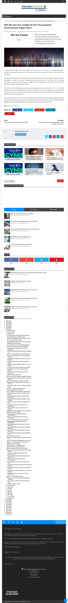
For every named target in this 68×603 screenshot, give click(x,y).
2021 (7, 324)
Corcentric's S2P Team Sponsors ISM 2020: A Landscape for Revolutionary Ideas (34, 172)
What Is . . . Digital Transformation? (16, 388)
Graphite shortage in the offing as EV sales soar (24, 298)
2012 (7, 507)
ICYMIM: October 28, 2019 (12, 159)
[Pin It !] (10, 113)
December (10, 330)
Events (10, 21)
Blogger (60, 181)
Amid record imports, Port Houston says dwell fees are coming (28, 272)
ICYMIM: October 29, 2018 (14, 343)
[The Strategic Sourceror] (34, 8)
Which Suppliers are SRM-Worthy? (16, 445)
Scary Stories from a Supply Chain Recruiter (18, 335)
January (9, 498)
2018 (7, 329)
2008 (7, 514)
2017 (7, 499)
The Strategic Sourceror (9, 601)
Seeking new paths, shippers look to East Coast (24, 289)
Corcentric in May (55, 88)
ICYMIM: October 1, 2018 (13, 483)
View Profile (21, 134)
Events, (37, 31)
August (9, 487)
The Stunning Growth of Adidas (15, 390)
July (8, 488)
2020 (7, 325)
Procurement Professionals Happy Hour (40, 70)
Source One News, (43, 31)
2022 (7, 322)
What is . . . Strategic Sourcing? (15, 476)
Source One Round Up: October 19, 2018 (17, 380)
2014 (7, 504)
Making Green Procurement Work (16, 446)
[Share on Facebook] (17, 110)
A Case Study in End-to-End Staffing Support (18, 345)
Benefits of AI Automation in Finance (21, 281)
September (10, 485)
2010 (7, 511)
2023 (7, 321)
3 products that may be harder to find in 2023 (47, 36)
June (8, 490)
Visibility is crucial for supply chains (44, 41)
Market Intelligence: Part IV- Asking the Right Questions (54, 158)
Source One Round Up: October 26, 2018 (17, 346)
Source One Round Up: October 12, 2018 (17, 419)
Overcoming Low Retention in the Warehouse (19, 341)
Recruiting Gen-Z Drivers (13, 436)
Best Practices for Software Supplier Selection (19, 376)
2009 (7, 512)
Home (6, 21)
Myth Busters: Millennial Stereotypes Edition (19, 338)
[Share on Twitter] (28, 110)
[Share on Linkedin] (50, 110)
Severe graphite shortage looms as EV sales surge (48, 39)
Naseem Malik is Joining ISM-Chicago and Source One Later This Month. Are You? (34, 158)
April (8, 493)
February (9, 496)
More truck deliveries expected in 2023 (45, 34)
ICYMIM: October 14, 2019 (12, 174)
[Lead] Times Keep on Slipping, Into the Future (19, 440)
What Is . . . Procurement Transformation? (18, 442)
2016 (7, 501)
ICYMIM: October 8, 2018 (13, 443)
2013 (7, 506)
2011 (7, 509)
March (9, 495)
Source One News (17, 21)
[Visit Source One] (39, 110)
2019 (7, 327)
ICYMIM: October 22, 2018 (14, 374)
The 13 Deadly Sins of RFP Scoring (16, 337)
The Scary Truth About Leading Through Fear (19, 367)
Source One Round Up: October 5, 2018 (17, 448)
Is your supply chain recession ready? (45, 43)
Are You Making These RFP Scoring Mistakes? (19, 391)
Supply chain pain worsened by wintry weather (24, 306)
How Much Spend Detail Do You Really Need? (18, 354)
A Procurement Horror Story (14, 340)
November (10, 332)
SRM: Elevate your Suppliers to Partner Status (19, 410)
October (9, 333)
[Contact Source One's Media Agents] (34, 569)
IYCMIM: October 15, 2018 (13, 412)
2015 (7, 503)
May (8, 491)
